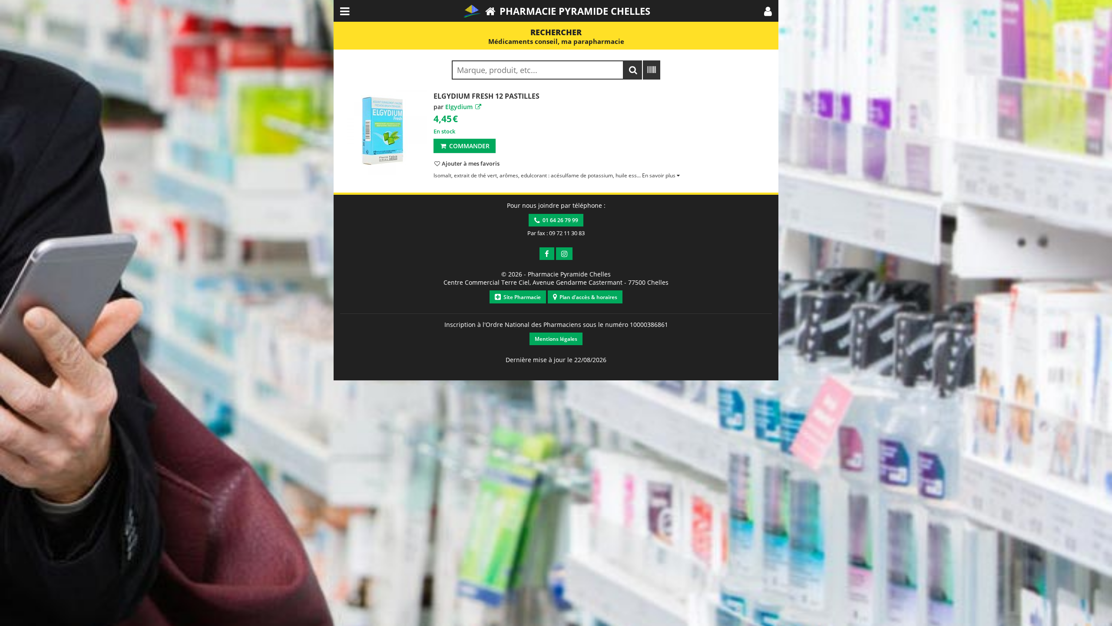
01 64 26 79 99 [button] (559, 220)
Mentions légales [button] (556, 339)
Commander (468, 146)
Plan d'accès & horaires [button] (587, 297)
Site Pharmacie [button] (521, 297)
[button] (768, 10)
